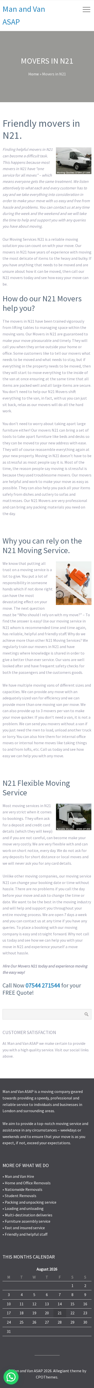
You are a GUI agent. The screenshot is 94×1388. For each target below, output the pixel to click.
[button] (11, 1376)
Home (33, 73)
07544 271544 (43, 985)
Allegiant (61, 1370)
